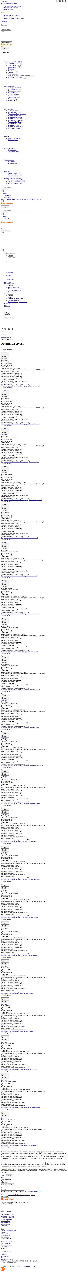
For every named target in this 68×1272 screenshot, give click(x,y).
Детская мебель (5, 1224)
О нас (2, 1229)
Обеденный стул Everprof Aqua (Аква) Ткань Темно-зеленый (19, 1069)
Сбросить (8, 1175)
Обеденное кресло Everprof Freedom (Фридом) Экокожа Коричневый (21, 500)
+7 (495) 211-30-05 (6, 1204)
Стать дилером (5, 1243)
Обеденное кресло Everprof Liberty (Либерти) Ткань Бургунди (19, 917)
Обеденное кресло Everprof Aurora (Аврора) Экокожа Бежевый (20, 651)
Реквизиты (4, 1246)
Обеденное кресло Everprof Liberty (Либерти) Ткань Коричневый (20, 879)
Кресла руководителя (7, 1214)
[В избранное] (5, 353)
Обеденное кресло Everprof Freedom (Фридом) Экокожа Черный (20, 424)
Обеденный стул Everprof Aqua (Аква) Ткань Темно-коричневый (20, 1107)
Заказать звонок (5, 29)
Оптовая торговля (9, 17)
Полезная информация (7, 1258)
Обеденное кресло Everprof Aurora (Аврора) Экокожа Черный (19, 538)
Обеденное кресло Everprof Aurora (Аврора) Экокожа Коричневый (21, 614)
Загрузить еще (5, 1147)
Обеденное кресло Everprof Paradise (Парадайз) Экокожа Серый (20, 727)
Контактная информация (11, 15)
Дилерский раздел (6, 1242)
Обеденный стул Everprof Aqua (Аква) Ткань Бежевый (17, 993)
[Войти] (1, 244)
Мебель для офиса (6, 1219)
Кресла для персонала (7, 1216)
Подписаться (4, 1256)
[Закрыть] (2, 250)
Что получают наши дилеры (12, 6)
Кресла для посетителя (7, 1217)
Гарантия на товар (6, 1251)
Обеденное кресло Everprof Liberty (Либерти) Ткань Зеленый (19, 955)
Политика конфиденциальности (14, 18)
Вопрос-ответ (5, 1253)
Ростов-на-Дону (5, 1235)
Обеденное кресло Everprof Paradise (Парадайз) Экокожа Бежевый (20, 803)
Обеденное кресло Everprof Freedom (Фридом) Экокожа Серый (20, 462)
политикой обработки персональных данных (21, 1195)
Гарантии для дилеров (11, 7)
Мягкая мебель (5, 1221)
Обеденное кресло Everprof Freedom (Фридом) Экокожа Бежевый (20, 386)
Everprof (9, 1169)
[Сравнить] (5, 356)
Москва (3, 1232)
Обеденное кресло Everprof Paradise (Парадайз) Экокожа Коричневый (22, 765)
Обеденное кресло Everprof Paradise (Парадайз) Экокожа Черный (20, 689)
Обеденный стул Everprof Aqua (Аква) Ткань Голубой (17, 1031)
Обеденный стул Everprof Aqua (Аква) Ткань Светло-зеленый (19, 1145)
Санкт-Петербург (6, 1233)
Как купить (4, 1254)
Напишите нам (8, 9)
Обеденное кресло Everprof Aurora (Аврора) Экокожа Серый (19, 576)
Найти (5, 189)
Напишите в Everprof (7, 1259)
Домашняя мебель (6, 1222)
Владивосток (5, 1237)
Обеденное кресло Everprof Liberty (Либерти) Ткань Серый (18, 841)
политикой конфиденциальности (29, 1191)
